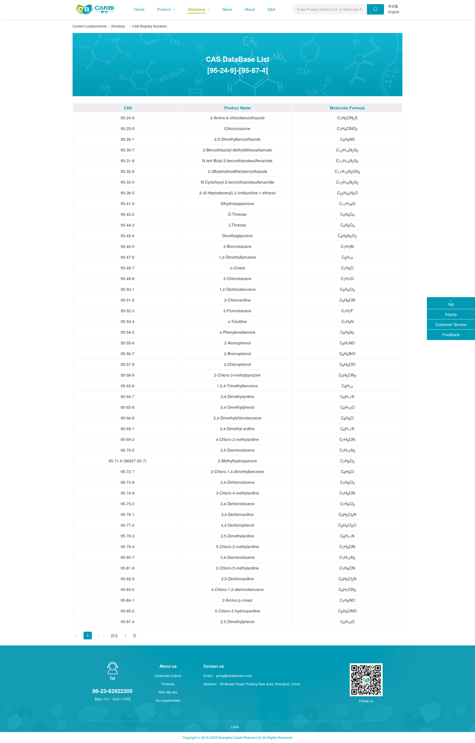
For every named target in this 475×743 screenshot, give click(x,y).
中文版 (393, 7)
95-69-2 (127, 439)
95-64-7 (127, 396)
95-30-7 (127, 150)
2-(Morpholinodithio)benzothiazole (237, 171)
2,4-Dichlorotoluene (237, 482)
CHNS (347, 139)
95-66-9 (127, 418)
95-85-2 (127, 611)
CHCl (347, 279)
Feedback (451, 334)
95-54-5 (127, 332)
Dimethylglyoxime (237, 235)
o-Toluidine (237, 321)
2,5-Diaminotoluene (237, 450)
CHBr (347, 247)
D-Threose (237, 214)
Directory (196, 9)
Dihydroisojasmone (237, 203)
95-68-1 (127, 428)
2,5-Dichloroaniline (237, 578)
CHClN (347, 300)
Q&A (271, 9)
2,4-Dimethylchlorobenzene (237, 418)
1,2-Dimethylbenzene (237, 257)
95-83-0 (127, 589)
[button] (139, 9)
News (227, 9)
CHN (347, 322)
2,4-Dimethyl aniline (237, 428)
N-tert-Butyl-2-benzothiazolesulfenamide (237, 160)
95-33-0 (127, 182)
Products (168, 683)
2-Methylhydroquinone (237, 460)
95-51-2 (127, 300)
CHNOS (347, 172)
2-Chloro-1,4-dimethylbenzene (237, 471)
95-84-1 (127, 600)
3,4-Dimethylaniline (237, 396)
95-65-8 (127, 407)
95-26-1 (127, 139)
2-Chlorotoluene (237, 278)
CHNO (347, 193)
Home (139, 9)
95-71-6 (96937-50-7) (128, 460)
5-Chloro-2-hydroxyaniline (237, 611)
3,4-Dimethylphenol (237, 407)
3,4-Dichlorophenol (237, 525)
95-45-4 (127, 235)
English (393, 12)
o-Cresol (237, 267)
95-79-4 (127, 546)
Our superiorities (168, 700)
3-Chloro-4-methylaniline (237, 493)
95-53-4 (127, 321)
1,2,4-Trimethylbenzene (237, 385)
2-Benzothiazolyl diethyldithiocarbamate (237, 150)
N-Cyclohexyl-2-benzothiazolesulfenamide (237, 182)
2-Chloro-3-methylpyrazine (237, 375)
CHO (347, 204)
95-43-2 (127, 214)
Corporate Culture (167, 675)
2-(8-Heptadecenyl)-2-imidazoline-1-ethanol (237, 192)
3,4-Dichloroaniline (237, 514)
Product (164, 9)
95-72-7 (127, 471)
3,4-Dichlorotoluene (237, 503)
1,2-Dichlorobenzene (237, 289)
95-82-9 (127, 578)
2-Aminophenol (237, 343)
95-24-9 (127, 117)
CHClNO (347, 129)
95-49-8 (127, 278)
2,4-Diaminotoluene (237, 557)
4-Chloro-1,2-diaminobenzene (237, 589)
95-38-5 (127, 192)
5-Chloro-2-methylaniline (237, 546)
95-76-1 (127, 514)
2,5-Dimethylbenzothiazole (237, 139)
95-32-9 (127, 171)
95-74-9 (127, 493)
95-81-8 (127, 568)
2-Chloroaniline (237, 300)
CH (347, 257)
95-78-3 (127, 535)
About (250, 9)
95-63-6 (127, 385)
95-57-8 (127, 364)
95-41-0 (127, 203)
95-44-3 (127, 225)
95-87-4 (127, 621)
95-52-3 (127, 310)
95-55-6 (127, 343)
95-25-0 (127, 128)
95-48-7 (127, 267)
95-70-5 (127, 450)
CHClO (347, 364)
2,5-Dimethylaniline (237, 535)
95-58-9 (127, 375)
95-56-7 (127, 353)
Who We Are (168, 692)
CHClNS (347, 118)
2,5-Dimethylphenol (237, 621)
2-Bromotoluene (237, 246)
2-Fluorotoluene (237, 310)
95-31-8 (127, 160)
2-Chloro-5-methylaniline (237, 568)
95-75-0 (127, 503)
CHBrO (347, 354)
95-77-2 (127, 525)
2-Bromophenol (237, 353)
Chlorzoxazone (237, 128)
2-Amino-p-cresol (237, 600)
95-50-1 (127, 289)
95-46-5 (127, 246)
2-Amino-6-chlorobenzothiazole (237, 117)
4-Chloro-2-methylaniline (237, 439)
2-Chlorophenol (237, 364)
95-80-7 (127, 557)
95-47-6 (127, 257)
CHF (347, 311)
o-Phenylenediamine (237, 332)
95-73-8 (127, 482)
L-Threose (237, 225)
